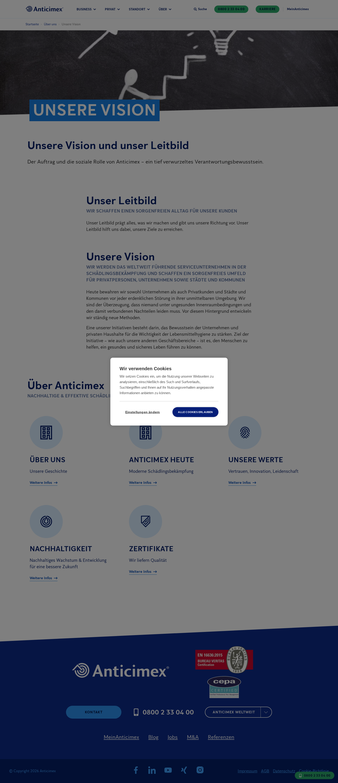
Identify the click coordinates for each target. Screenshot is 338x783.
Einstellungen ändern (142, 412)
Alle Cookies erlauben (195, 411)
